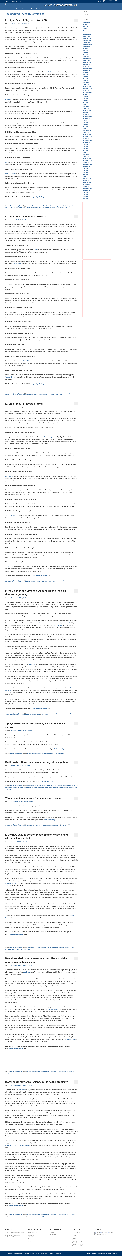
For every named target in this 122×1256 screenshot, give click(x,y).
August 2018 (86, 94)
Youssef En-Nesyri (11, 377)
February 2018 (87, 106)
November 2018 (87, 88)
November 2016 (87, 136)
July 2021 (85, 24)
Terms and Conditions (33, 1240)
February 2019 (87, 82)
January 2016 (86, 156)
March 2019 (86, 80)
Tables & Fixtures (32, 1237)
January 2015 (86, 180)
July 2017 (85, 120)
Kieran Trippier (57, 625)
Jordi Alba (14, 582)
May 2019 (85, 76)
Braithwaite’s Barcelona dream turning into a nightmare (37, 762)
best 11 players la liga (59, 206)
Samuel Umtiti (53, 753)
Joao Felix (67, 623)
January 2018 (86, 108)
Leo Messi (20, 787)
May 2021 (85, 28)
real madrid (42, 207)
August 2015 (86, 166)
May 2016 (85, 148)
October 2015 (86, 162)
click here (13, 1237)
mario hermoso (36, 714)
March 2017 (86, 128)
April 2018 (85, 102)
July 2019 (85, 72)
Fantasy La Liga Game (69, 713)
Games (52, 1232)
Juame (35, 250)
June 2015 (85, 170)
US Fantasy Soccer (77, 1241)
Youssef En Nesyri (49, 394)
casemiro (67, 580)
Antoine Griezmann (32, 206)
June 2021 (85, 26)
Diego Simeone (58, 713)
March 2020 (86, 56)
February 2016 (87, 154)
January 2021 (86, 36)
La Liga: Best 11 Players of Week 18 (26, 216)
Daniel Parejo (55, 393)
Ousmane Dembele (43, 753)
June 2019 (85, 74)
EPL (73, 1234)
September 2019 (87, 68)
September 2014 (87, 188)
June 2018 (85, 98)
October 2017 (86, 114)
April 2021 (85, 30)
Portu (7, 162)
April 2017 (85, 126)
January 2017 (86, 132)
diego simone (65, 947)
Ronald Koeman (45, 826)
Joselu (7, 566)
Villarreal (41, 394)
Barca (54, 786)
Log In (99, 1)
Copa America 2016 (77, 1244)
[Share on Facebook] (111, 1253)
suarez (75, 787)
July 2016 (85, 144)
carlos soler (47, 393)
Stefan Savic (47, 72)
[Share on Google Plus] (98, 1253)
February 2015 (87, 178)
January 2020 (86, 60)
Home (6, 1)
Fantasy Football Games (78, 1246)
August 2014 (86, 190)
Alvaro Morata (31, 947)
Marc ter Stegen (48, 437)
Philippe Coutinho (35, 582)
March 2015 (86, 176)
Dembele (70, 786)
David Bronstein (24, 23)
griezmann (14, 787)
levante (28, 582)
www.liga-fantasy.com (15, 934)
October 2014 (86, 186)
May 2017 (85, 124)
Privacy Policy (31, 1241)
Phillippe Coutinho (10, 1073)
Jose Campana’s (10, 515)
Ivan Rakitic (39, 993)
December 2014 (87, 182)
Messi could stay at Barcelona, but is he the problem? (36, 1082)
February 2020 (87, 58)
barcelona (50, 206)
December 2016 (87, 134)
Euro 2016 (75, 1243)
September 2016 (87, 140)
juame (61, 393)
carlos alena (51, 824)
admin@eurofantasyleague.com (14, 1235)
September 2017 (87, 116)
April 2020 (85, 54)
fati (74, 786)
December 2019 (87, 62)
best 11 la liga (61, 580)
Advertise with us (32, 1232)
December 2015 (87, 158)
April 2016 (85, 150)
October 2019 (86, 66)
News (33, 9)
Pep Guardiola (22, 1216)
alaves (29, 580)
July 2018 (85, 96)
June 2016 (85, 146)
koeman (7, 826)
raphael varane (35, 207)
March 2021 (86, 32)
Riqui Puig (37, 826)
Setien (52, 826)
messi (50, 787)
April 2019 (85, 78)
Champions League (77, 1232)
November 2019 (87, 64)
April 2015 (85, 174)
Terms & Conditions (49, 1253)
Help (20, 1)
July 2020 (85, 48)
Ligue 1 (74, 1238)
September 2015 (87, 164)
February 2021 (87, 34)
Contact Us (58, 1253)
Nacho (24, 207)
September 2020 (87, 44)
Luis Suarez (32, 664)
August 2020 (86, 46)
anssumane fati (31, 786)
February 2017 (87, 130)
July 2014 (85, 192)
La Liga (11, 207)
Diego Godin (50, 713)
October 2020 (86, 42)
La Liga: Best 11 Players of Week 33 (26, 20)
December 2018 (87, 86)
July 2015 (85, 168)
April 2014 (85, 199)
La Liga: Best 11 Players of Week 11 (26, 403)
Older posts (9, 1223)
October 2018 (86, 90)
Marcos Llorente (18, 207)
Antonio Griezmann (69, 1039)
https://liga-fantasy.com (39, 197)
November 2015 (87, 160)
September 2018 (87, 92)
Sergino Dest (9, 476)
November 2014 (87, 184)
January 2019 (86, 84)
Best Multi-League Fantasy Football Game (61, 5)
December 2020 (87, 38)
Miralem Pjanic (53, 1009)
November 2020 (87, 40)
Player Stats (53, 1234)
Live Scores (31, 1235)
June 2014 (85, 195)
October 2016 (86, 138)
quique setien (30, 826)
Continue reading (60, 749)
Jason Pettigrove (27, 731)
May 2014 (85, 197)
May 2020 (85, 52)
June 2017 (85, 122)
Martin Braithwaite (43, 787)
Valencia (36, 394)
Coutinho (65, 786)
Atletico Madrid (42, 206)
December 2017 (87, 110)
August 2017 (86, 118)
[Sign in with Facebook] (110, 1)
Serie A (74, 1235)
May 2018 (85, 100)
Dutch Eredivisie (76, 1240)
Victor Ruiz (8, 100)
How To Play (13, 1)
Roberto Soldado (10, 174)
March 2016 (86, 152)
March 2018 (86, 104)
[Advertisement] (97, 230)
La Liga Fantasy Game (16, 394)
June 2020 (85, 50)
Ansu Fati (38, 786)
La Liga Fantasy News (16, 206)
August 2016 (86, 142)
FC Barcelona (64, 824)
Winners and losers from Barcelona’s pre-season (33, 798)
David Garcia (17, 263)
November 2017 (87, 112)
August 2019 (86, 70)
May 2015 (85, 172)
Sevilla (57, 207)
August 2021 (86, 22)
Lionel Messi (27, 714)
